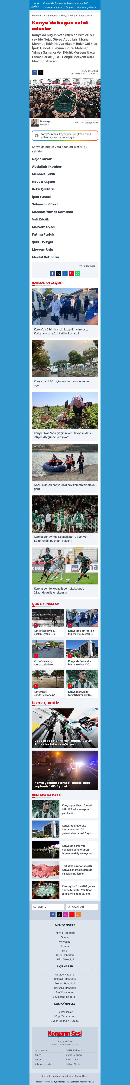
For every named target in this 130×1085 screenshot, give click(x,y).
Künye (38, 1055)
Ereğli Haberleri (65, 992)
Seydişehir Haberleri (65, 996)
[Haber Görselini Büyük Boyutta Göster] (65, 98)
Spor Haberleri (65, 955)
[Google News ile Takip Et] (91, 122)
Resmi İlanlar (65, 1011)
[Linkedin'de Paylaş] (65, 273)
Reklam (38, 1059)
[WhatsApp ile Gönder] (77, 273)
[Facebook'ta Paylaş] (34, 72)
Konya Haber (51, 15)
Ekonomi (65, 946)
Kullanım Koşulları (43, 1064)
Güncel (65, 937)
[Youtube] (72, 914)
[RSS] (78, 914)
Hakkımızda (41, 1050)
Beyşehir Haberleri (65, 987)
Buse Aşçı (45, 123)
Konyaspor (65, 941)
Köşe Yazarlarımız (65, 1016)
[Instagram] (65, 914)
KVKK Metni (72, 1059)
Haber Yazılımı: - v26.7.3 (65, 1082)
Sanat (65, 950)
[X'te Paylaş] (40, 72)
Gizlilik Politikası (74, 1050)
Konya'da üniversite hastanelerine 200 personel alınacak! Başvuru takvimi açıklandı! (57, 5)
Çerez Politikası (74, 1055)
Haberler (36, 15)
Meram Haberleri (65, 983)
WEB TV (42, 906)
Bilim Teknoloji (65, 959)
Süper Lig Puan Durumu (65, 1020)
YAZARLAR (78, 906)
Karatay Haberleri (65, 974)
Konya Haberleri (65, 932)
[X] (59, 914)
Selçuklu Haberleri (65, 979)
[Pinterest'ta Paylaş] (71, 273)
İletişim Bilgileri (73, 1064)
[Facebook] (52, 914)
